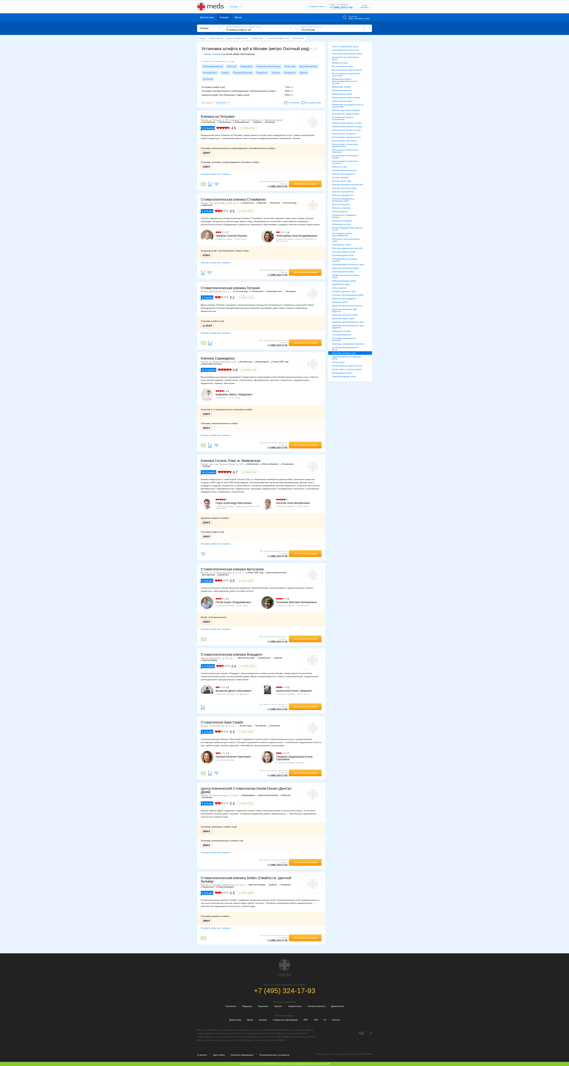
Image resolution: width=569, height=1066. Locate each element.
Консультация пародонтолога (346, 137)
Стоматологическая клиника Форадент (231, 654)
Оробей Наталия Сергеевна (233, 756)
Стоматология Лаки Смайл (222, 722)
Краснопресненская (308, 66)
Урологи (278, 1006)
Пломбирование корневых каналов (345, 260)
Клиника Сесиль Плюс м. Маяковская (230, 461)
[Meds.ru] (284, 967)
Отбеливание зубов (341, 244)
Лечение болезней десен (344, 170)
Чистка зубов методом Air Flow (347, 366)
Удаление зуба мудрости (344, 298)
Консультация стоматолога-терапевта (345, 151)
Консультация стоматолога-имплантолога (345, 145)
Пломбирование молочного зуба (348, 264)
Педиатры (247, 1006)
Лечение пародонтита (342, 191)
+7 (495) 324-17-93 (341, 6)
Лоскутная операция (342, 220)
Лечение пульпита (341, 204)
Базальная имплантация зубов (347, 53)
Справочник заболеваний (285, 1020)
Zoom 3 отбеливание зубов (345, 46)
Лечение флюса (340, 211)
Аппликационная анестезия (345, 50)
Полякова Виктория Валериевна (296, 602)
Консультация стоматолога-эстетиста (345, 162)
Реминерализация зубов (344, 281)
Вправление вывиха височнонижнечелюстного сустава (344, 81)
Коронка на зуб (339, 167)
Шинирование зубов (341, 373)
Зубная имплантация (342, 101)
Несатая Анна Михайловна (293, 503)
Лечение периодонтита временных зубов (343, 200)
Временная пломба (341, 87)
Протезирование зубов (343, 271)
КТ (325, 1020)
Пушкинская (261, 73)
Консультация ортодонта (344, 133)
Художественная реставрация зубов (346, 357)
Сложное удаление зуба (343, 291)
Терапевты (263, 1006)
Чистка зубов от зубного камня (347, 369)
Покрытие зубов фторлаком (345, 268)
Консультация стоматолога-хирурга (345, 156)
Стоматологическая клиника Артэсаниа (232, 569)
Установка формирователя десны (345, 348)
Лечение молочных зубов (344, 188)
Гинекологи (230, 1006)
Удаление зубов (339, 302)
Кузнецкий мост (210, 73)
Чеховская (207, 79)
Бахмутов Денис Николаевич (233, 690)
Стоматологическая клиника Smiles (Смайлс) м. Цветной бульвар (246, 879)
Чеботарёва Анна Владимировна (296, 235)
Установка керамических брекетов (344, 339)
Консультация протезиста (344, 140)
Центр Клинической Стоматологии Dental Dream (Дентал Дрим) (246, 790)
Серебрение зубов (341, 284)
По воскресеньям (313, 103)
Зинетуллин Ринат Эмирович (294, 690)
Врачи (238, 17)
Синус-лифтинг (339, 288)
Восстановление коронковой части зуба (346, 74)
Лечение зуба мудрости (343, 174)
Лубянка (225, 73)
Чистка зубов (338, 362)
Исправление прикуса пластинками (342, 118)
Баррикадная (246, 66)
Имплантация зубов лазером (346, 110)
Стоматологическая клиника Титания (230, 288)
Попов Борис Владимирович (233, 602)
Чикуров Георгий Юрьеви (231, 235)
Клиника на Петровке (218, 116)
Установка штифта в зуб (343, 353)
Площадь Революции (242, 73)
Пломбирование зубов (343, 255)
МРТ (306, 1020)
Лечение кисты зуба (341, 181)
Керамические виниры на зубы (347, 123)
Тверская (276, 73)
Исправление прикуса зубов (345, 114)
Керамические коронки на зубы (347, 126)
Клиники (224, 17)
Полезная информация (242, 1055)
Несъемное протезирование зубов (346, 240)
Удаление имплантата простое (347, 305)
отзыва (207, 211)
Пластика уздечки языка (343, 252)
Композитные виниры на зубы (346, 130)
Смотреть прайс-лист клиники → (216, 174)
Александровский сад (213, 66)
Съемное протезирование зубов (347, 295)
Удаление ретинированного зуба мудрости (348, 326)
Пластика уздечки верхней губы (347, 248)
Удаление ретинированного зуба (348, 322)
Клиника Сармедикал (218, 358)
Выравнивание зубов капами (346, 97)
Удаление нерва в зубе (343, 318)
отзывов (208, 128)
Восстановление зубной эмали (347, 70)
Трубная (303, 73)
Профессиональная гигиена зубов (345, 276)
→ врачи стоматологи (213, 54)
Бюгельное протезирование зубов (345, 58)
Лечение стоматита (341, 208)
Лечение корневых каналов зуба (347, 184)
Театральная (289, 73)
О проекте (202, 1055)
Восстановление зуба (342, 66)
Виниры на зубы (340, 63)
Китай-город (289, 66)
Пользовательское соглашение (274, 1055)
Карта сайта (219, 1055)
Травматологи (295, 1006)
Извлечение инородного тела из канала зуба (347, 105)
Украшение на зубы (341, 331)
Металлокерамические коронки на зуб (347, 229)
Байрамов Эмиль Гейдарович (234, 394)
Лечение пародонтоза (342, 195)
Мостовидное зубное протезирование (342, 234)
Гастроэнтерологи (316, 1006)
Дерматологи (337, 1006)
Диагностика (207, 17)
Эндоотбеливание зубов (343, 376)
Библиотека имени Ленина (268, 66)
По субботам (293, 103)
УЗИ (316, 1020)
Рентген (336, 1020)
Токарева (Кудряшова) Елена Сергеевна (294, 758)
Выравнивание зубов (342, 94)
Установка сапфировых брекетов (348, 344)
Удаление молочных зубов (345, 315)
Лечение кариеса (340, 177)
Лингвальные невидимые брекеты (344, 216)
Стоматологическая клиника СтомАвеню (233, 199)
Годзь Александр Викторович (234, 503)
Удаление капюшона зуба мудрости (344, 310)
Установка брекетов (341, 334)
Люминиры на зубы (341, 224)
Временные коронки (342, 90)
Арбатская (231, 66)
